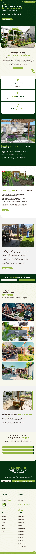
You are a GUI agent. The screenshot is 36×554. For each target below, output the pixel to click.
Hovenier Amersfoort (21, 516)
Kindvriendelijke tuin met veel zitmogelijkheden (15, 357)
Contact (3, 531)
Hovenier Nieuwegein (21, 534)
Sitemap (3, 525)
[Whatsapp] (34, 552)
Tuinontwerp (4, 516)
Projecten (3, 522)
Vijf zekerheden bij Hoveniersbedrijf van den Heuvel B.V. (8, 508)
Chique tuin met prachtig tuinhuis (16, 378)
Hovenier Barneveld (21, 519)
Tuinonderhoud (4, 519)
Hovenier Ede (20, 525)
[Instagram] (22, 510)
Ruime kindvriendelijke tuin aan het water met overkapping (15, 318)
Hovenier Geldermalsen (21, 528)
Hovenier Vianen (20, 540)
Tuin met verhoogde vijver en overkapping (14, 338)
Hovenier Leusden (21, 531)
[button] (22, 1)
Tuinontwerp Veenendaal (22, 544)
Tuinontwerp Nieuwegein (22, 546)
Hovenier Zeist (20, 543)
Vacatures (3, 528)
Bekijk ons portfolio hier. (19, 300)
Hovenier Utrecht (20, 537)
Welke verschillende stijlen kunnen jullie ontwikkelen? (10, 452)
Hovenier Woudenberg (21, 541)
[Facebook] (19, 510)
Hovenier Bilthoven (21, 522)
